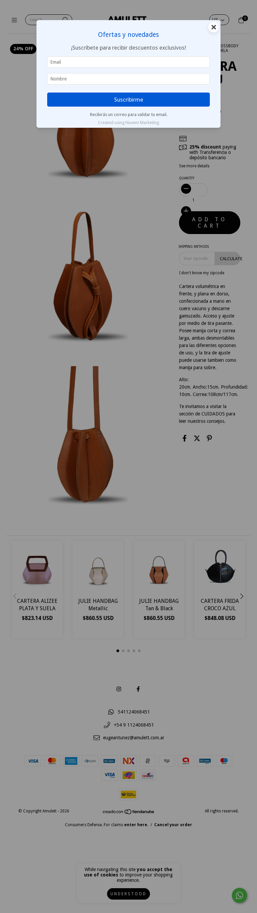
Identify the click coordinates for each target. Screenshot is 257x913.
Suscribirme (128, 99)
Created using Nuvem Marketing (128, 122)
